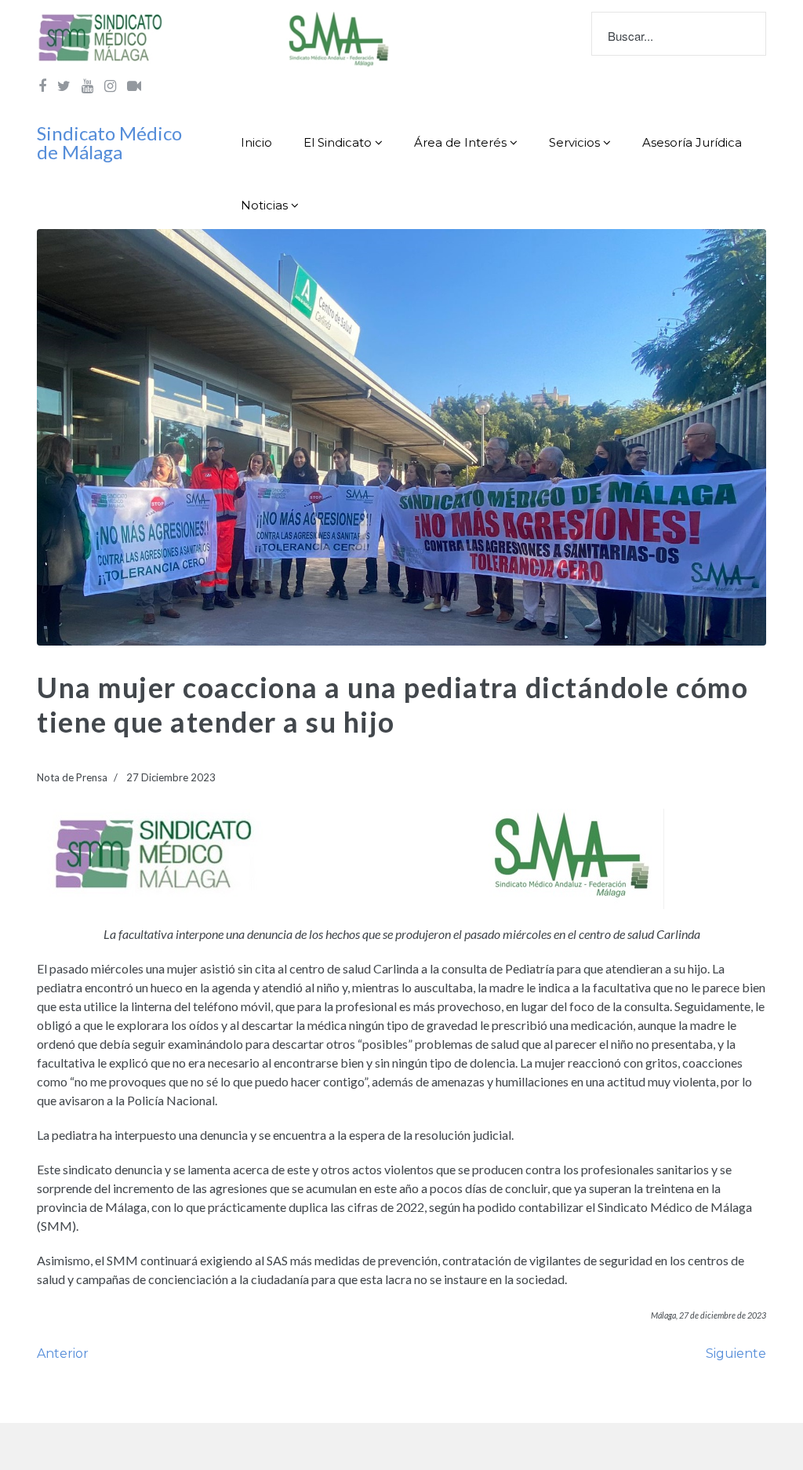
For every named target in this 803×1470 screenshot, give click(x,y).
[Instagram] (110, 85)
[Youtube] (87, 85)
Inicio (256, 142)
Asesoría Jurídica (692, 142)
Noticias (264, 205)
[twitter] (64, 85)
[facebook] (42, 85)
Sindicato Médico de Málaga (109, 143)
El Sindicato (337, 142)
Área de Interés (460, 142)
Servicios (574, 142)
